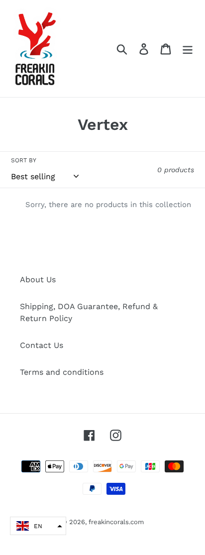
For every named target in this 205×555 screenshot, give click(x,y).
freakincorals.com (116, 522)
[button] (38, 526)
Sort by (23, 160)
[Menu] (188, 48)
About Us (38, 279)
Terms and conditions (61, 372)
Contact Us (41, 345)
